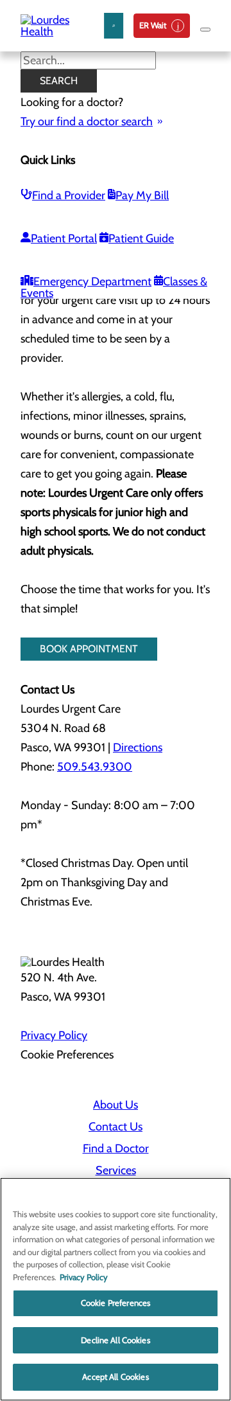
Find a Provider (68, 195)
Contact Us (115, 1126)
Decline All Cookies (115, 1340)
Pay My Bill (142, 195)
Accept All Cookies (115, 1376)
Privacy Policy (54, 1035)
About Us (115, 1105)
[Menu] (205, 29)
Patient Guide (141, 238)
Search (59, 81)
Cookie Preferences (115, 1303)
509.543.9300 (94, 767)
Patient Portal (64, 238)
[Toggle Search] (113, 26)
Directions (137, 747)
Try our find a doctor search (87, 121)
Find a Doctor (116, 1148)
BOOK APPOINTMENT (89, 649)
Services (116, 1170)
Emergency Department (92, 281)
